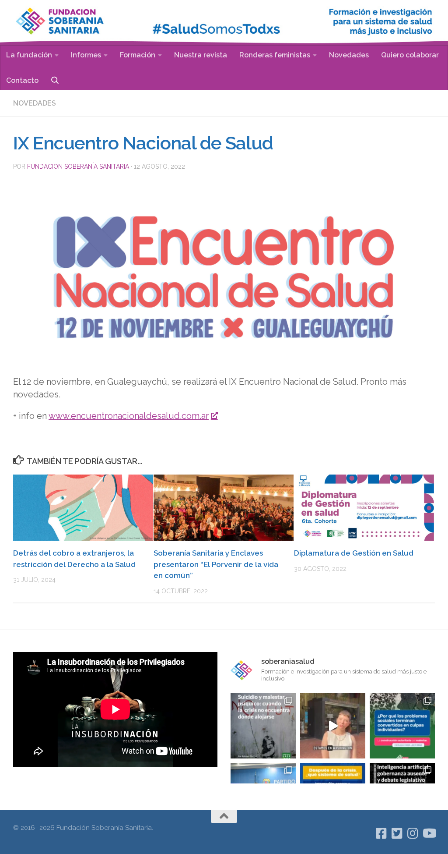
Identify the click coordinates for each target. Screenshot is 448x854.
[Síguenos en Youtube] (429, 833)
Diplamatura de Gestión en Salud (353, 553)
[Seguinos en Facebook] (381, 833)
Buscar (55, 80)
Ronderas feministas (274, 55)
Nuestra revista (200, 55)
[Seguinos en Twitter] (397, 833)
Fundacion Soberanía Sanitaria (78, 166)
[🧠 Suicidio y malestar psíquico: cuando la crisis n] (263, 725)
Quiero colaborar (410, 55)
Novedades (349, 55)
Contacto (22, 80)
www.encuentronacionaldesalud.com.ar (129, 416)
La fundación (29, 55)
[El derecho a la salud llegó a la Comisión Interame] (332, 725)
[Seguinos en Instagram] (413, 833)
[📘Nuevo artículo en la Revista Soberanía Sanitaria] (402, 725)
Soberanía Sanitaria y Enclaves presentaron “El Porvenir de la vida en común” (216, 564)
